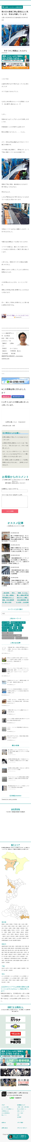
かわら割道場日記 (6, 1113)
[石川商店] (4, 1096)
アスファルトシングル (8, 638)
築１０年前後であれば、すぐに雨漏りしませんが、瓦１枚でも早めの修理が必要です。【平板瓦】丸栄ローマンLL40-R (15, 538)
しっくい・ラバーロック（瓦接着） (11, 635)
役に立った (6, 396)
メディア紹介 (20, 1122)
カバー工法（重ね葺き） (15, 630)
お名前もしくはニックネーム (10, 488)
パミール (4, 630)
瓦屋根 (6, 7)
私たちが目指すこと (21, 1109)
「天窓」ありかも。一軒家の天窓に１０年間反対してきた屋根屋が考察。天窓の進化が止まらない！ (18, 701)
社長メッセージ (20, 1111)
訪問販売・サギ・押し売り (18, 622)
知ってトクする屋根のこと (8, 1109)
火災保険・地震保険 (7, 632)
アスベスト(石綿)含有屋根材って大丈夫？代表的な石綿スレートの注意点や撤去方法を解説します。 (18, 691)
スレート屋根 (5, 622)
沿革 (18, 1115)
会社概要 (19, 1117)
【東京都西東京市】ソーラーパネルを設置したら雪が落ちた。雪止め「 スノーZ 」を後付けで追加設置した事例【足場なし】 (15, 560)
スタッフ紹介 (20, 1113)
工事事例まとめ (5, 1111)
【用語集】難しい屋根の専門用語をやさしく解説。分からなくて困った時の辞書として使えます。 (18, 649)
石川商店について (21, 1105)
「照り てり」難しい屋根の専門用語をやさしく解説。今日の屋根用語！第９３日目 (8, 597)
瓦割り (15, 627)
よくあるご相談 (5, 1107)
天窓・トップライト (7, 625)
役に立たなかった (18, 396)
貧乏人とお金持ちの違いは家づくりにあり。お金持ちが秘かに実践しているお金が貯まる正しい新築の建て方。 (18, 659)
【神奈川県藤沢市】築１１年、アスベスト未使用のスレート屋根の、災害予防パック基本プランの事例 (15, 583)
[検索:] (15, 613)
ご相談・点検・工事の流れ (23, 1107)
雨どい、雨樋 (18, 625)
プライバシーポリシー (22, 1128)
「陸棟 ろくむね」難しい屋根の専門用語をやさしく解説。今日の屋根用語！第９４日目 (22, 597)
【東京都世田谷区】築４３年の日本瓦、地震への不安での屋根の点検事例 (20, 571)
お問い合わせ (5, 1128)
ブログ (3, 1105)
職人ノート (4, 1115)
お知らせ (4, 1122)
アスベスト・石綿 (7, 627)
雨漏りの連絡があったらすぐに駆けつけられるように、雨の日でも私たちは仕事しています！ (20, 549)
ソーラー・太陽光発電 (15, 7)
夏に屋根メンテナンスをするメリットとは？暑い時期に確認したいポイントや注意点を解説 (18, 751)
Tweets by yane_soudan (9, 799)
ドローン (20, 627)
